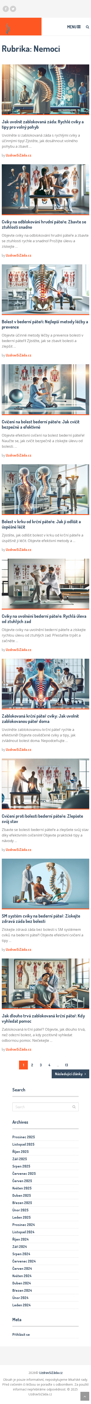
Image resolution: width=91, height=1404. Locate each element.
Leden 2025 (21, 1217)
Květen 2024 (22, 1276)
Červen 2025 (22, 1181)
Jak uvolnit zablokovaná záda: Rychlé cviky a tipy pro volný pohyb (43, 124)
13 (66, 1065)
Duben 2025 (21, 1195)
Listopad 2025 (23, 1144)
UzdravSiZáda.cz (18, 155)
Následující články (69, 1074)
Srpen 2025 (21, 1166)
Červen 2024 (22, 1268)
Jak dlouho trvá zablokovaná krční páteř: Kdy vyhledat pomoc (43, 1018)
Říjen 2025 (20, 1151)
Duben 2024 (21, 1283)
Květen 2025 (22, 1188)
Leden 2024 (21, 1305)
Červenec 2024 (24, 1261)
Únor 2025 (20, 1210)
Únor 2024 (20, 1298)
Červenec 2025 (24, 1173)
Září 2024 (19, 1246)
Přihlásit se (21, 1334)
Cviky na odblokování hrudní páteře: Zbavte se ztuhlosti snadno (44, 224)
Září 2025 (19, 1159)
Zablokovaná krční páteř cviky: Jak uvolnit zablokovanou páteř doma (40, 718)
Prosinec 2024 (23, 1224)
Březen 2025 (22, 1203)
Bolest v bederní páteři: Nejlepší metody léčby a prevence (45, 324)
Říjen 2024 (20, 1239)
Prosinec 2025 (23, 1137)
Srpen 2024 (21, 1254)
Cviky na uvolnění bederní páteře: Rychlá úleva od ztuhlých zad (44, 618)
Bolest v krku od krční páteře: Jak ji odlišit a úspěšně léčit (41, 524)
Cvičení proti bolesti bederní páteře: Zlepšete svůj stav (42, 818)
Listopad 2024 (23, 1232)
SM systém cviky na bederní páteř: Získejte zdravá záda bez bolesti (41, 918)
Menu (71, 26)
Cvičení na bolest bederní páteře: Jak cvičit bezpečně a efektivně (41, 424)
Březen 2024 (22, 1290)
